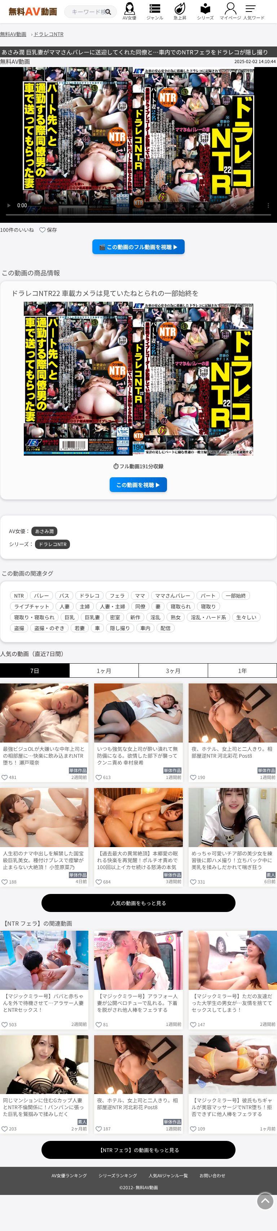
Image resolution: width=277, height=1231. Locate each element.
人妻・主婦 (112, 606)
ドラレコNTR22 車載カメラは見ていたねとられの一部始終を (105, 293)
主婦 (85, 606)
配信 (166, 628)
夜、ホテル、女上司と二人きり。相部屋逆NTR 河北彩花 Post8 (232, 752)
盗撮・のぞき (49, 628)
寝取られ (181, 606)
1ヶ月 (104, 670)
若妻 (80, 628)
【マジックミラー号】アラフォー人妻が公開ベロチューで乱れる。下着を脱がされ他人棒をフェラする (137, 1003)
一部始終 (236, 595)
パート (208, 595)
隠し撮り (120, 628)
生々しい (246, 617)
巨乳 (70, 617)
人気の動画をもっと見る (138, 903)
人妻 (65, 606)
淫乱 (155, 617)
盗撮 (19, 628)
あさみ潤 (44, 531)
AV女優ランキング (69, 1175)
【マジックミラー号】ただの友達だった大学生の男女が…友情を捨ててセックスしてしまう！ (232, 1003)
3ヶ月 (173, 670)
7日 (34, 670)
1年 (242, 670)
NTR (19, 595)
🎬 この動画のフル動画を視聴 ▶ (138, 247)
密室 (115, 617)
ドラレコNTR (52, 544)
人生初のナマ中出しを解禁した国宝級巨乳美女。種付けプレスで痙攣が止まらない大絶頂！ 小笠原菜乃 (43, 860)
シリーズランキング (117, 1175)
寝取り (208, 606)
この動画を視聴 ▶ (138, 484)
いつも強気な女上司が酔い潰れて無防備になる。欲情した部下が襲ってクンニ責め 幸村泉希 (137, 755)
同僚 (140, 606)
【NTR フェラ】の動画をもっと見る (138, 1149)
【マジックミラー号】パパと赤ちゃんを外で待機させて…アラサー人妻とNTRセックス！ (43, 1003)
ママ (140, 595)
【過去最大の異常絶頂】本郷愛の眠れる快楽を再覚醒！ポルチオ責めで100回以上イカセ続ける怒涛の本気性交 (137, 861)
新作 (135, 617)
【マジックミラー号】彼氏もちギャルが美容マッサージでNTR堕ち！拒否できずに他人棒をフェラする (232, 1107)
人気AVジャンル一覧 (168, 1175)
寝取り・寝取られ (34, 617)
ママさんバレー (172, 595)
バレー (41, 595)
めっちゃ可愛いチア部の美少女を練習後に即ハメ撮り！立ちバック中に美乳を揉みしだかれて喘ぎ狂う (232, 860)
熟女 (176, 617)
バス (64, 595)
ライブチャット (31, 606)
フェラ (117, 595)
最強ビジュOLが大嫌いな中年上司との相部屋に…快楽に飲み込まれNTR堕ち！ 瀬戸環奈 (44, 755)
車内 (145, 628)
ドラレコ (89, 595)
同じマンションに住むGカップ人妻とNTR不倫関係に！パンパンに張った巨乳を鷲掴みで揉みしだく (43, 1107)
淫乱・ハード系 (208, 617)
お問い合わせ (212, 1175)
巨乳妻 (92, 617)
